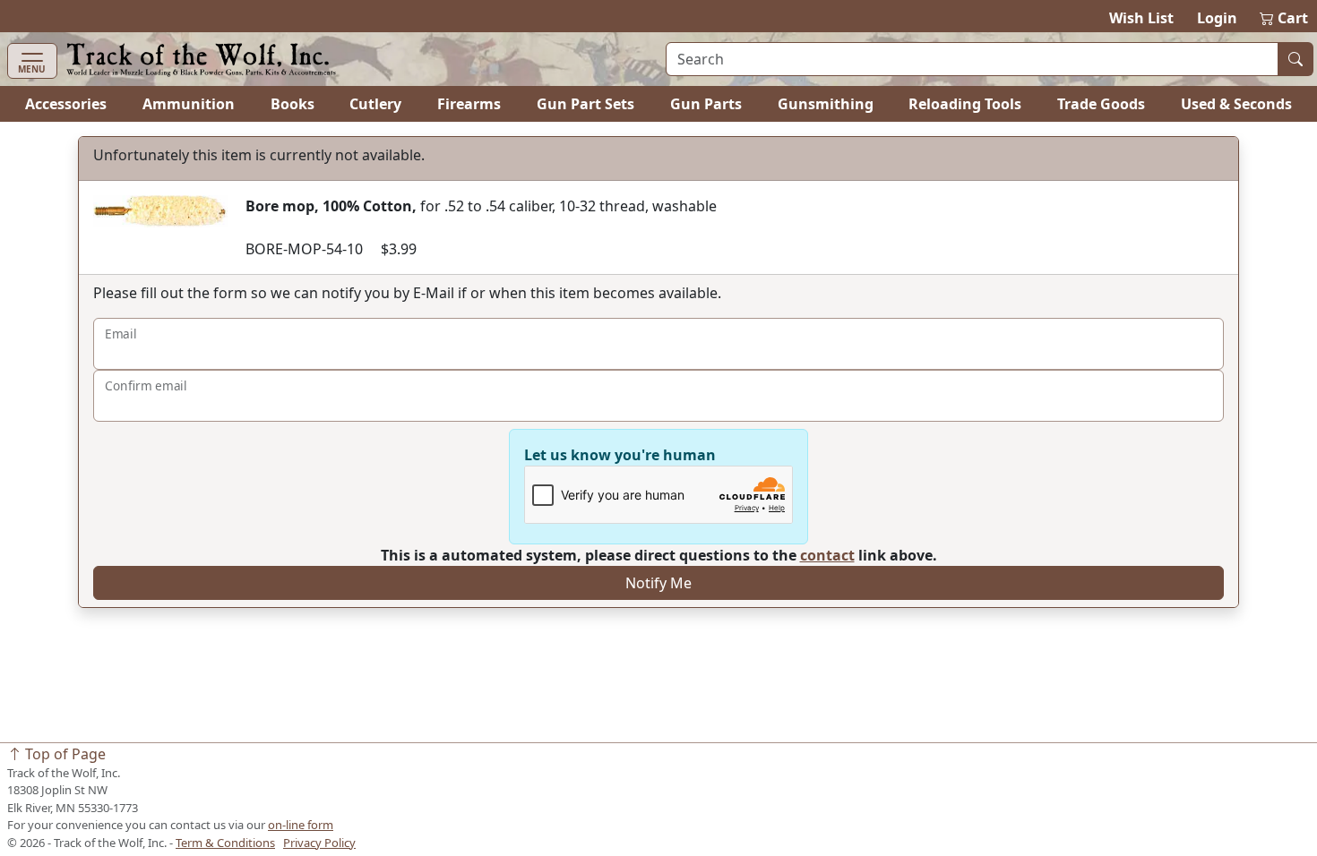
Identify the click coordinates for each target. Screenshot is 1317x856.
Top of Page (64, 754)
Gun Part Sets (585, 104)
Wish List (1141, 18)
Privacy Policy (319, 843)
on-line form (300, 825)
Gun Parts (706, 104)
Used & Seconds (1236, 104)
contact (827, 555)
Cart (1284, 18)
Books (292, 104)
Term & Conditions (225, 843)
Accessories (66, 104)
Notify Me (658, 583)
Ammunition (188, 104)
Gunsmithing (826, 104)
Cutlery (375, 104)
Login (1217, 18)
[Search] (1295, 59)
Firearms (469, 104)
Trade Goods (1101, 104)
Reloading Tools (964, 104)
